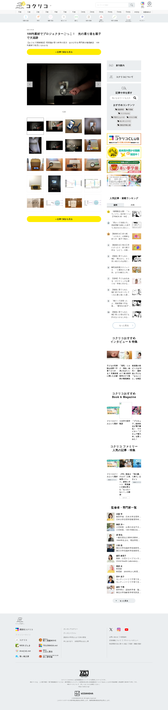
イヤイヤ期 (133, 117)
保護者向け (147, 12)
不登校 (130, 109)
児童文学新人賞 (125, 125)
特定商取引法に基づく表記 (118, 644)
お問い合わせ (113, 637)
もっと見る (124, 325)
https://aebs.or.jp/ (84, 686)
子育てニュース (119, 117)
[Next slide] (98, 84)
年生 (83, 11)
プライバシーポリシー (130, 640)
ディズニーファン (70, 633)
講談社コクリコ (112, 480)
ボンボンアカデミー (71, 629)
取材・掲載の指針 (135, 644)
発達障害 (120, 109)
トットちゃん (125, 113)
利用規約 (123, 637)
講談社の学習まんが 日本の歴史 (75, 637)
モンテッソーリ (125, 121)
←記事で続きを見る (64, 52)
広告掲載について (115, 640)
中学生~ (137, 12)
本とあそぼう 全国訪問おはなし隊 (76, 641)
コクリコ (124, 498)
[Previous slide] (30, 84)
